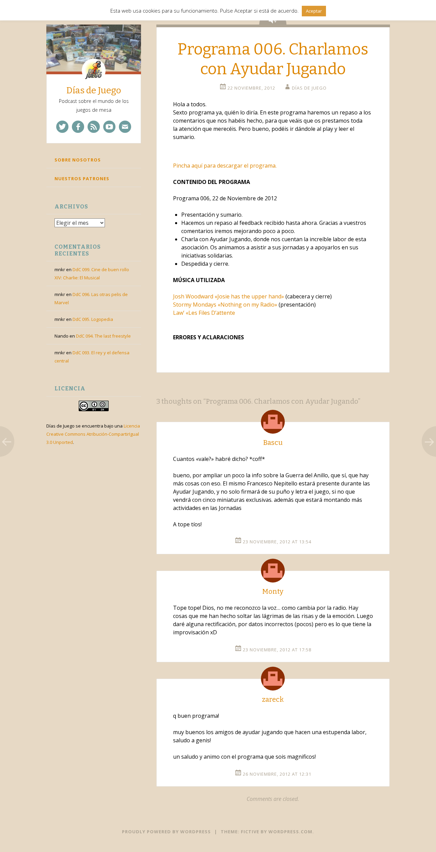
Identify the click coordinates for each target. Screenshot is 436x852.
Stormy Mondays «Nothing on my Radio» (225, 304)
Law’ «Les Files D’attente (204, 312)
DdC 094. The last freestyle (103, 336)
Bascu (273, 442)
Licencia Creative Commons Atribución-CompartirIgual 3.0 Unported (93, 434)
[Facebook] (78, 127)
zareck (273, 699)
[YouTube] (109, 127)
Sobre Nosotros (77, 160)
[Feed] (94, 127)
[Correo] (125, 127)
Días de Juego (93, 90)
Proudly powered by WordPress (166, 831)
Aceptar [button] (314, 11)
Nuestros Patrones (81, 178)
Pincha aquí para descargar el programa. (225, 165)
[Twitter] (62, 127)
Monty (272, 591)
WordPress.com (290, 831)
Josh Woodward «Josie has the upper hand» (228, 296)
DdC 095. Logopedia (93, 319)
